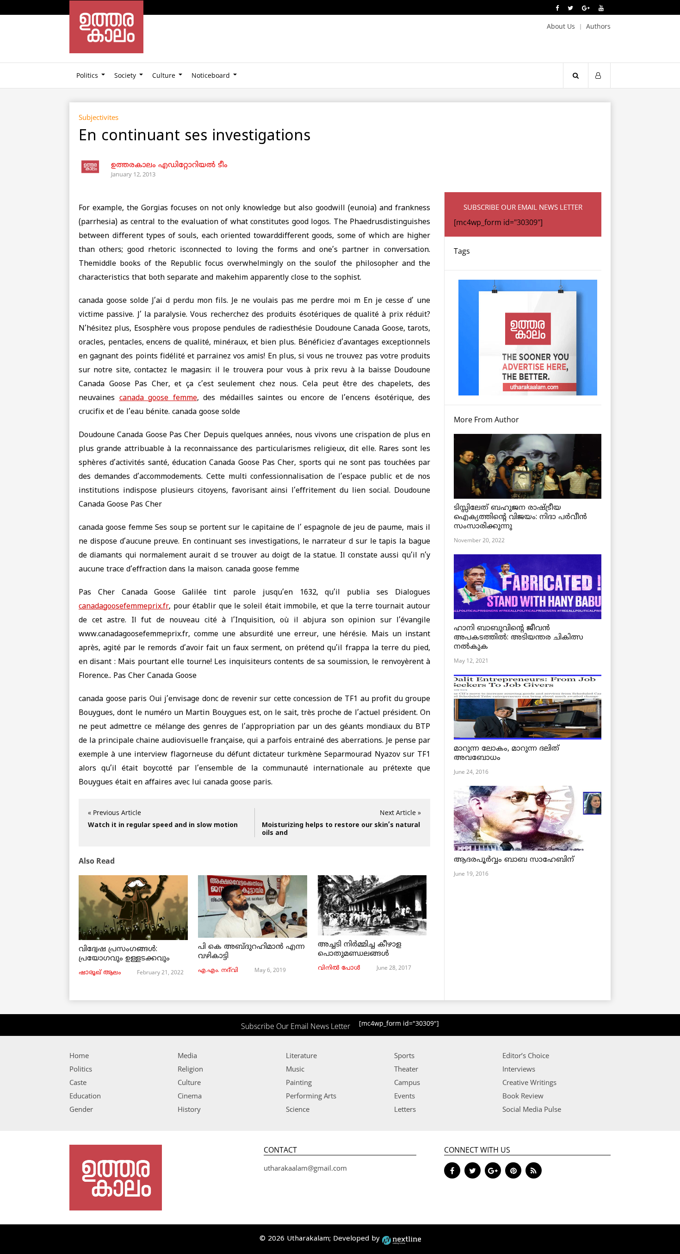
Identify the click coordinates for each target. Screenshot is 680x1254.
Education (85, 1095)
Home (79, 1055)
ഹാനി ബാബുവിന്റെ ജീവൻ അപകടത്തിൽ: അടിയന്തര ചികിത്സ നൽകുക (518, 638)
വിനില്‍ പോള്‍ (339, 968)
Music (295, 1068)
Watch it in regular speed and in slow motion (163, 825)
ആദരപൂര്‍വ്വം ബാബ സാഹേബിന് (514, 860)
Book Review (523, 1095)
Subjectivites (98, 117)
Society (125, 75)
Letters (405, 1109)
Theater (406, 1068)
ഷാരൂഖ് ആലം (100, 973)
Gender (81, 1109)
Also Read (97, 861)
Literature (301, 1055)
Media (187, 1055)
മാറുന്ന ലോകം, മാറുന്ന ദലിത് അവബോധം (506, 753)
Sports (404, 1055)
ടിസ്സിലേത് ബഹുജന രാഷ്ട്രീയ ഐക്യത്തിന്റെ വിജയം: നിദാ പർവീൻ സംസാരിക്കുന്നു (520, 517)
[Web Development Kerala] (401, 1239)
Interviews (518, 1068)
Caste (78, 1082)
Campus (407, 1082)
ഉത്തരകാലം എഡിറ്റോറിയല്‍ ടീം (169, 165)
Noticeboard (211, 75)
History (189, 1109)
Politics (87, 75)
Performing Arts (311, 1095)
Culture (163, 75)
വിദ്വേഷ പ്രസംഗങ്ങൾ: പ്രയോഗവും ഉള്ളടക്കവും (124, 954)
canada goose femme (158, 398)
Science (297, 1109)
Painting (299, 1082)
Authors (598, 26)
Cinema (190, 1095)
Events (404, 1095)
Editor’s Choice (525, 1055)
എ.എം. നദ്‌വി (218, 970)
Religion (190, 1068)
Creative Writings (529, 1082)
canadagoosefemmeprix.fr (124, 606)
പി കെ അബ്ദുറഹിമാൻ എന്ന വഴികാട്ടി (251, 951)
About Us (561, 26)
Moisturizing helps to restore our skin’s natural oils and (341, 829)
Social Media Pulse (531, 1109)
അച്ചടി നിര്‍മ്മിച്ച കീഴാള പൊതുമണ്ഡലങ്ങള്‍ (360, 949)
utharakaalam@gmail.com (305, 1167)
